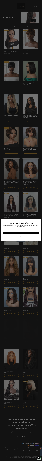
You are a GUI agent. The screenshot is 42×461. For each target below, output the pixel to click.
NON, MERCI (21, 236)
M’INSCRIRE (21, 233)
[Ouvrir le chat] (38, 458)
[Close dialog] (39, 219)
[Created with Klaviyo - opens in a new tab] (21, 241)
